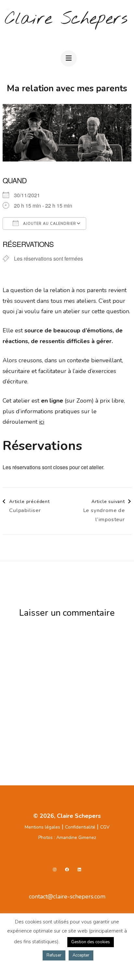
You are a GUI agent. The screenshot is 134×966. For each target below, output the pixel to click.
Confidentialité (80, 827)
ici (41, 422)
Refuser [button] (54, 955)
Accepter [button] (81, 955)
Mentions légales (42, 827)
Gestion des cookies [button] (90, 942)
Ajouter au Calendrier (49, 223)
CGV (105, 827)
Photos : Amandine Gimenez (67, 837)
